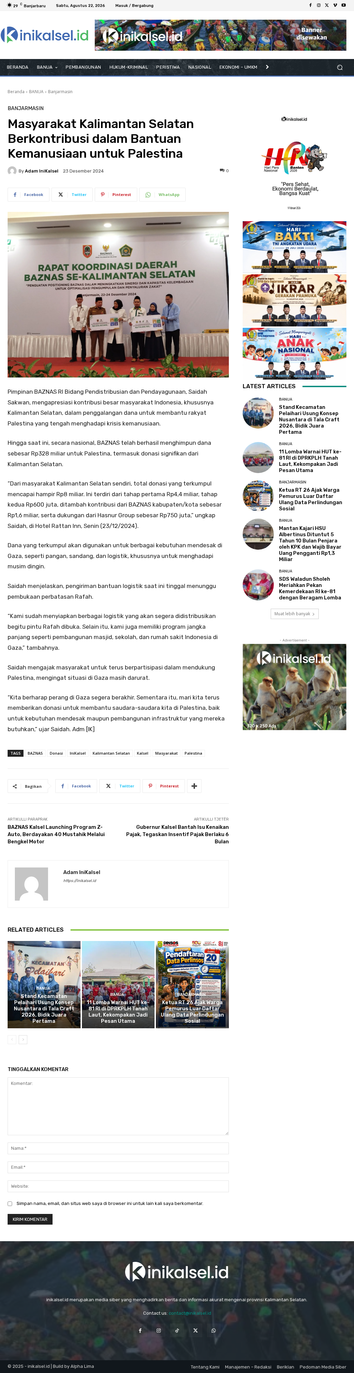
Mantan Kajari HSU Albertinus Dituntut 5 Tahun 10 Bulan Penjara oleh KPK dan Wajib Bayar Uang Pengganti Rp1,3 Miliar (310, 543)
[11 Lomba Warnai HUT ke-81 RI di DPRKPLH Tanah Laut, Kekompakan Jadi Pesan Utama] (118, 984)
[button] (340, 67)
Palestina (193, 753)
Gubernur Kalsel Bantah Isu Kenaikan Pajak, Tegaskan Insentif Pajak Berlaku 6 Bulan (177, 834)
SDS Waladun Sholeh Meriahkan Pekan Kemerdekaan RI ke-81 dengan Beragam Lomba (310, 588)
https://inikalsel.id (79, 881)
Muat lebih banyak (292, 614)
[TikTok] (177, 1330)
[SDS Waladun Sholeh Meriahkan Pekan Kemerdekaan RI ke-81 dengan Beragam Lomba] (258, 584)
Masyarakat (166, 753)
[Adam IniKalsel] (13, 170)
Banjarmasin (60, 92)
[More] (194, 786)
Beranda (16, 92)
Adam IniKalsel (41, 171)
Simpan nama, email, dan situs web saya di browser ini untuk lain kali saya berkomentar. (110, 1203)
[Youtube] (343, 5)
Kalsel (142, 753)
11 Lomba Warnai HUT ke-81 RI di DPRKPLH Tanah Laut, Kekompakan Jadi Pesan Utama (118, 1011)
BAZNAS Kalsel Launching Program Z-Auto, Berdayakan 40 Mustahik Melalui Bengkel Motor (56, 834)
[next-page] (23, 1039)
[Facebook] (310, 5)
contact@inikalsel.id (190, 1313)
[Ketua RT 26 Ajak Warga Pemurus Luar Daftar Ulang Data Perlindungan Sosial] (192, 984)
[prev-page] (12, 1039)
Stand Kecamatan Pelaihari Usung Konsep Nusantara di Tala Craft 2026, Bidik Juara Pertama (44, 1008)
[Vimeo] (335, 5)
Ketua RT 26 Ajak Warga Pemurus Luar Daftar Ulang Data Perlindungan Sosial (192, 1011)
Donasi (56, 753)
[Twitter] (327, 5)
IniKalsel (78, 753)
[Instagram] (319, 5)
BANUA (36, 92)
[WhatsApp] (214, 1330)
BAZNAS (35, 753)
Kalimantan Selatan (111, 753)
